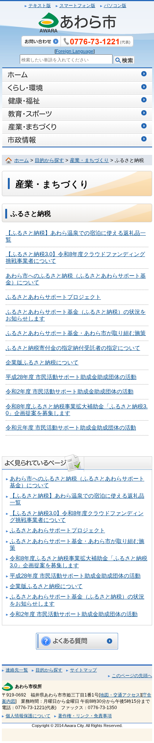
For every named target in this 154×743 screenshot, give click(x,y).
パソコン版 (115, 5)
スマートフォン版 (77, 5)
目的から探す (49, 160)
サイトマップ (83, 670)
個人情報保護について (28, 715)
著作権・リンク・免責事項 (85, 715)
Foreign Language (74, 51)
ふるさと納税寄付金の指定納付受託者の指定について (73, 348)
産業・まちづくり (89, 160)
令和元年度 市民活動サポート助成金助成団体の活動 (71, 428)
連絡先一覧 (17, 670)
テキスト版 (39, 5)
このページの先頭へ (132, 675)
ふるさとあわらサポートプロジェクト (53, 297)
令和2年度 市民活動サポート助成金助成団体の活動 (69, 392)
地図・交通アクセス (120, 695)
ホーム (21, 160)
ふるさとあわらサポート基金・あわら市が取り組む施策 (76, 333)
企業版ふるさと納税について (42, 363)
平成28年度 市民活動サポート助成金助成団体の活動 (71, 377)
